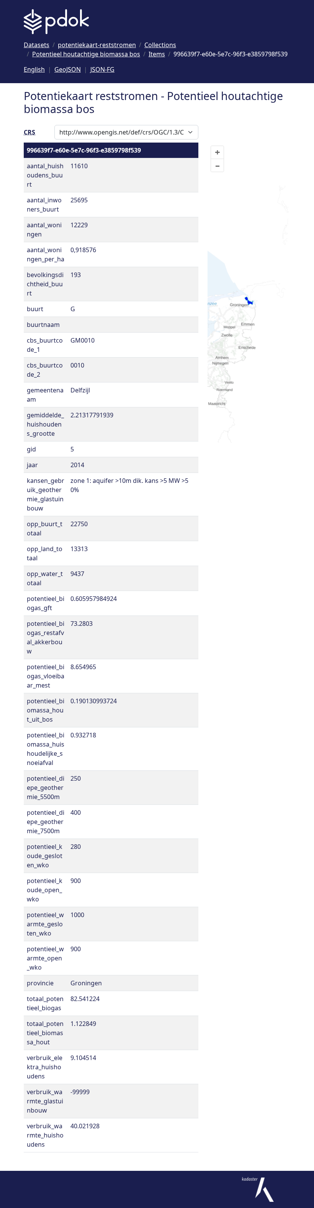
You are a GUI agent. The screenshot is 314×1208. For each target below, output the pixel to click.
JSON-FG (102, 69)
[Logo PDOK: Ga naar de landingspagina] (56, 21)
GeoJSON (67, 69)
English (34, 69)
